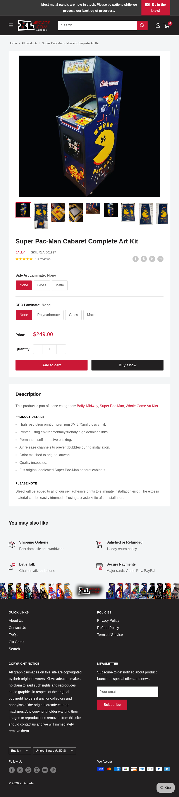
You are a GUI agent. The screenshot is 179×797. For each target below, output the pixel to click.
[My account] (158, 25)
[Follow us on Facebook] (12, 770)
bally (80, 406)
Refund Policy (108, 628)
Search (14, 649)
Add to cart (51, 365)
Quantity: (23, 349)
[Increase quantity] (61, 349)
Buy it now (127, 365)
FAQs (13, 635)
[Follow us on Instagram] (37, 770)
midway (92, 406)
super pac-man (112, 406)
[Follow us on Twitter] (20, 770)
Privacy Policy (108, 620)
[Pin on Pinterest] (144, 258)
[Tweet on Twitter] (152, 258)
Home (13, 43)
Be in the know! (158, 7)
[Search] (142, 25)
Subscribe (112, 705)
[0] (166, 25)
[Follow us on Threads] (28, 770)
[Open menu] (11, 25)
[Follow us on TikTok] (53, 770)
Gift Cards (16, 642)
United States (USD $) (51, 750)
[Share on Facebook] (136, 258)
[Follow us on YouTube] (45, 770)
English (16, 750)
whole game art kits (142, 406)
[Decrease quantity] (38, 349)
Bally (20, 252)
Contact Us (17, 628)
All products (29, 43)
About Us (16, 620)
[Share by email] (160, 258)
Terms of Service (110, 635)
